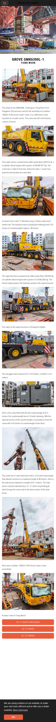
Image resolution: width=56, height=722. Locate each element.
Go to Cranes (28, 635)
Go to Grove (28, 629)
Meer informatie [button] (20, 710)
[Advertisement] (28, 669)
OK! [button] (13, 717)
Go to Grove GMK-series (28, 622)
